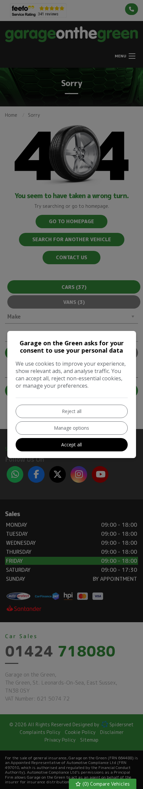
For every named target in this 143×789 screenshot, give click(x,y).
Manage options (71, 428)
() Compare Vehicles (105, 784)
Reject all (71, 411)
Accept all (71, 444)
